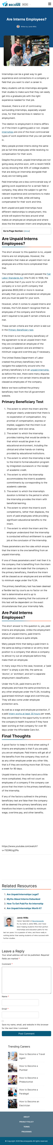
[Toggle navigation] (50, 3)
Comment (7, 964)
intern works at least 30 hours (24, 713)
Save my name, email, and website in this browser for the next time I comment (25, 1026)
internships (7, 132)
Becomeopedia (38, 921)
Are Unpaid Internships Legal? (23, 894)
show (27, 231)
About (27, 1117)
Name (5, 996)
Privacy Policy (26, 1122)
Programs (27, 1132)
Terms (27, 1127)
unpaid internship (40, 370)
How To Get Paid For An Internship (25, 903)
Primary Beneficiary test (20, 330)
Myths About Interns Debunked (23, 899)
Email (5, 1009)
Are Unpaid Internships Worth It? (24, 908)
